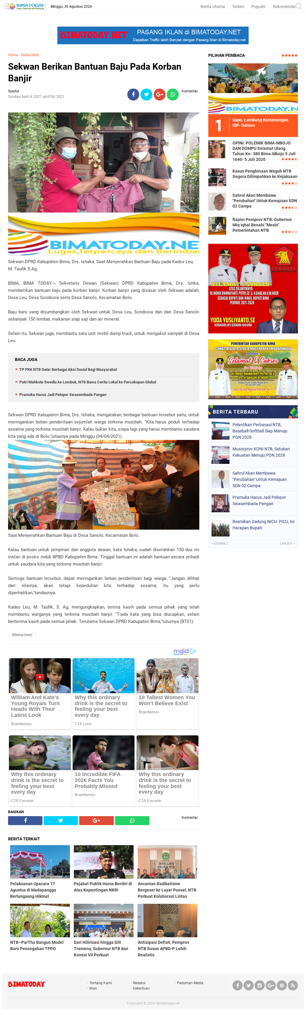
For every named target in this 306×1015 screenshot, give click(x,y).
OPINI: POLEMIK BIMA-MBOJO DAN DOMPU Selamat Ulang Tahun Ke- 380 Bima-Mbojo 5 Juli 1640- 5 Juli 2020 (264, 151)
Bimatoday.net (168, 1003)
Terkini (238, 6)
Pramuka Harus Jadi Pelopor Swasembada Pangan (62, 394)
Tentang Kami (100, 983)
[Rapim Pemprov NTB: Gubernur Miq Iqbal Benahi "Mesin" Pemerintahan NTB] (217, 225)
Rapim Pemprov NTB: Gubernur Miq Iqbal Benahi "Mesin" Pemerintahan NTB (262, 225)
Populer (258, 6)
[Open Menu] (7, 6)
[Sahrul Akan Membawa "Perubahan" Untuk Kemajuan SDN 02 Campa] (217, 201)
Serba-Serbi (30, 55)
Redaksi (139, 983)
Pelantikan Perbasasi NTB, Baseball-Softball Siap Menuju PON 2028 (259, 431)
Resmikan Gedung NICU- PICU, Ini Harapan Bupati (263, 524)
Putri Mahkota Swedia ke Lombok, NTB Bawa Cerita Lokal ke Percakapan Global (87, 382)
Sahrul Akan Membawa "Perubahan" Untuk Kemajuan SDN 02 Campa (264, 200)
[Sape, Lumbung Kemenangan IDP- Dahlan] (253, 88)
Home (13, 55)
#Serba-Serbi (22, 635)
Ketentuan (141, 988)
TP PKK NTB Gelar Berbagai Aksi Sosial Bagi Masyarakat (68, 369)
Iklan (93, 988)
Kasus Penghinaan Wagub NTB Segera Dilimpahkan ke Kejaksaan (264, 174)
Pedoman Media (190, 983)
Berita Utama (213, 6)
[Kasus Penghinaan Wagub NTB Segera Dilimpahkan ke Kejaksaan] (217, 177)
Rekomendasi (285, 6)
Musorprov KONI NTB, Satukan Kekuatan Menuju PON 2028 (261, 452)
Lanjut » (287, 543)
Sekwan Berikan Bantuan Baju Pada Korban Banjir (94, 72)
